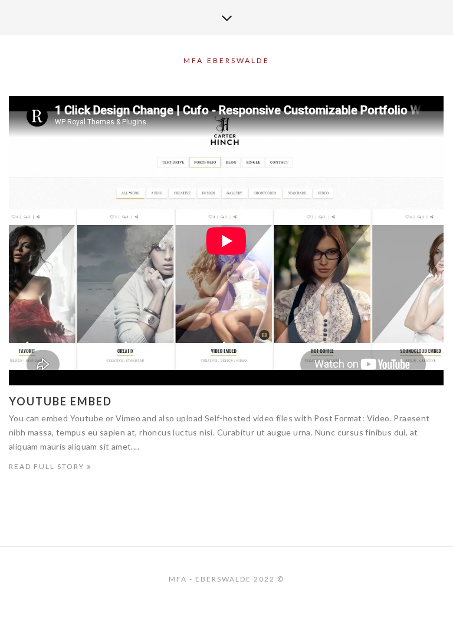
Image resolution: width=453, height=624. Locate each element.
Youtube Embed (60, 401)
